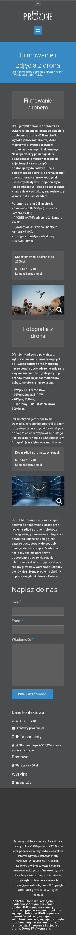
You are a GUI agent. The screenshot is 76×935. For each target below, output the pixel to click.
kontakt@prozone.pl (30, 728)
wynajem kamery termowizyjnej (32, 908)
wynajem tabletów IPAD (28, 913)
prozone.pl (39, 890)
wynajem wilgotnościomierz (31, 917)
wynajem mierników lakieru (35, 914)
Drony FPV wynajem (36, 928)
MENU (38, 30)
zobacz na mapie (23, 750)
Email (17, 620)
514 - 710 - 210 (26, 721)
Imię (16, 602)
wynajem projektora (47, 910)
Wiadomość (23, 639)
